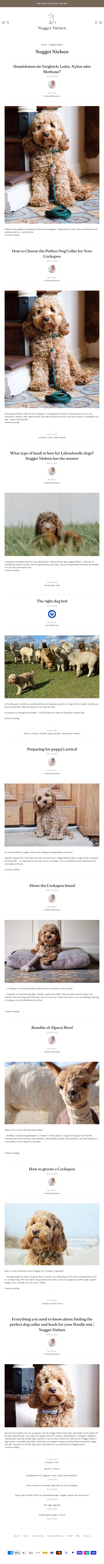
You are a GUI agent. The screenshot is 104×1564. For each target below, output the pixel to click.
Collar (50, 437)
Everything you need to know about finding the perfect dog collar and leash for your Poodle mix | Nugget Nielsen (52, 1324)
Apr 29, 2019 (52, 1174)
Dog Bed (43, 733)
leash (58, 585)
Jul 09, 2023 (52, 76)
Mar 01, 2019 (52, 1335)
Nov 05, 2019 (52, 890)
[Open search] (7, 22)
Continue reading (12, 235)
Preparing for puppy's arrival (52, 749)
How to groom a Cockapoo (52, 1169)
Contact (69, 1536)
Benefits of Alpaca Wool (52, 1027)
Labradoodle (49, 585)
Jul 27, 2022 (52, 606)
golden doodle (60, 437)
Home (44, 44)
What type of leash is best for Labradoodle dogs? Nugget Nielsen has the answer (52, 1495)
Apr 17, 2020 (52, 754)
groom (53, 1303)
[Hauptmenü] (3, 22)
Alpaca (27, 733)
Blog (78, 1536)
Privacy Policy (38, 1536)
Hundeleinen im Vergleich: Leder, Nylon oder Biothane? (52, 1475)
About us (86, 1536)
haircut (60, 1303)
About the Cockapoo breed (52, 885)
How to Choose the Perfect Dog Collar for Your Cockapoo (52, 1485)
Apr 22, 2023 (52, 261)
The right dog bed (52, 601)
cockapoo (42, 437)
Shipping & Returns (55, 1536)
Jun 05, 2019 (52, 1032)
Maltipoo (76, 733)
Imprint (26, 1536)
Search (17, 1536)
